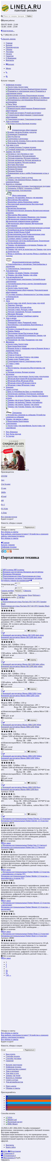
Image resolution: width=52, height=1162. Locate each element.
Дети (8, 301)
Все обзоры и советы (9, 532)
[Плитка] (2, 600)
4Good (3, 496)
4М (2, 500)
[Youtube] (6, 1105)
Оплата (9, 54)
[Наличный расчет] (14, 1122)
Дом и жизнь (11, 318)
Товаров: (4, 593)
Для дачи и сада (12, 145)
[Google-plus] (7, 1107)
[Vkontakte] (7, 1096)
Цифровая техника (13, 85)
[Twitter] (5, 551)
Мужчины (10, 374)
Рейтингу (36, 595)
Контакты (10, 60)
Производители (12, 47)
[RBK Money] (12, 1124)
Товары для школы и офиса (17, 419)
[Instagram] (6, 1109)
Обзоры (9, 49)
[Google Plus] (10, 551)
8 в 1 (3, 505)
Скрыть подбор (7, 591)
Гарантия (9, 56)
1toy (2, 480)
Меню (8, 68)
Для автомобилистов (14, 277)
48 (20, 597)
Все (23, 597)
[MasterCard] (11, 1120)
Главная (9, 43)
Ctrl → (8, 975)
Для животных (12, 271)
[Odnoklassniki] (6, 1101)
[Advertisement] (26, 1004)
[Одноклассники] (8, 551)
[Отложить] (3, 633)
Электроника (11, 423)
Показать (18, 591)
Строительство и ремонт (16, 106)
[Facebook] (6, 1098)
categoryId (10, 299)
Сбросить (27, 591)
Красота (9, 366)
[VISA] (9, 1117)
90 (7, 971)
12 (18, 597)
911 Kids (4, 509)
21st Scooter (5, 484)
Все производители (9, 517)
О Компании (11, 58)
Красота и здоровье (14, 184)
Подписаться (29, 527)
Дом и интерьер (12, 121)
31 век (3, 488)
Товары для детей (13, 152)
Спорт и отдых (12, 389)
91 (7, 973)
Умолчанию (22, 595)
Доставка (9, 52)
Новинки (9, 387)
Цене (30, 595)
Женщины (10, 342)
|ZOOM (4, 476)
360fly (3, 492)
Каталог (9, 45)
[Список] (4, 600)
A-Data (4, 513)
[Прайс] (7, 600)
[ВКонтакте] (2, 551)
